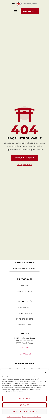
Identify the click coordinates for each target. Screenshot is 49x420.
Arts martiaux (24, 308)
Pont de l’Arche (24, 292)
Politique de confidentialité (31, 417)
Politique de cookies (14, 417)
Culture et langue (25, 313)
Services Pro (24, 325)
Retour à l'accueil (24, 158)
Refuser (24, 405)
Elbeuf (24, 285)
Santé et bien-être (24, 319)
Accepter (24, 398)
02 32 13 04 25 (24, 347)
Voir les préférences (24, 412)
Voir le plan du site (24, 165)
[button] (45, 372)
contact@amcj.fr (25, 354)
